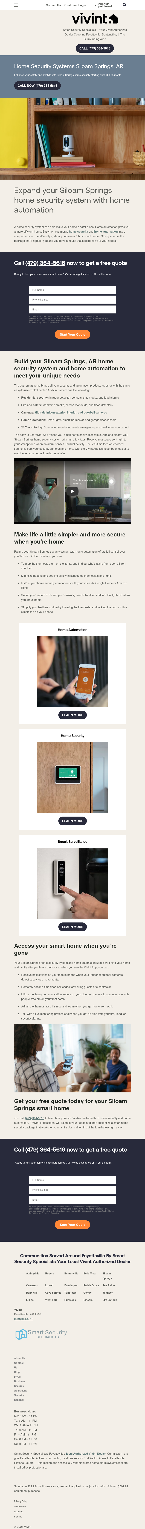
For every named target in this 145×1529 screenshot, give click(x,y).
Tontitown (70, 1292)
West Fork (51, 1300)
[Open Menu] (16, 5)
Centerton (32, 1285)
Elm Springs (110, 1300)
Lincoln (88, 1300)
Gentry (87, 1292)
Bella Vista (89, 1273)
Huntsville (70, 1300)
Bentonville (71, 1273)
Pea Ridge (109, 1285)
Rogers (49, 1273)
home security (78, 231)
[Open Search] (124, 5)
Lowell (49, 1285)
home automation (106, 231)
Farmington (71, 1285)
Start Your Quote (72, 334)
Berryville (31, 1292)
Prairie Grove (91, 1285)
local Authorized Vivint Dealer (86, 1453)
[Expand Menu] (62, 25)
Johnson (108, 1292)
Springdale (32, 1273)
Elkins (30, 1300)
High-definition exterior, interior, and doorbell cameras (71, 412)
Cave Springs (53, 1292)
